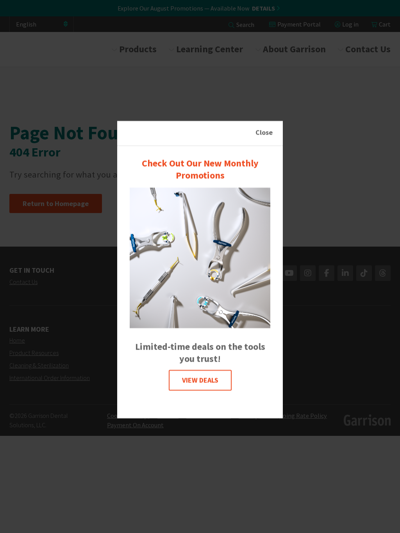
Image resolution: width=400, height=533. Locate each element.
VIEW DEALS (200, 380)
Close (264, 132)
